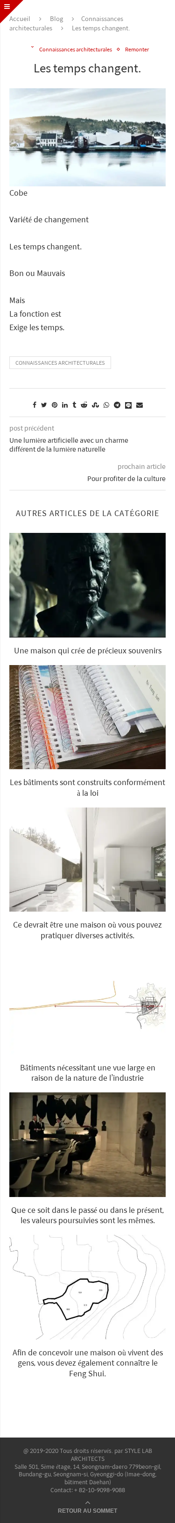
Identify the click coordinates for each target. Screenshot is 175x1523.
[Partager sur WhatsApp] (106, 404)
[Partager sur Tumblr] (74, 404)
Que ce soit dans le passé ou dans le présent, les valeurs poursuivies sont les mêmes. (87, 1215)
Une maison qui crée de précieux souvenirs (87, 650)
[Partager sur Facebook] (34, 404)
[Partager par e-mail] (139, 404)
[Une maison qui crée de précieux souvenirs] (87, 585)
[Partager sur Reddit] (84, 404)
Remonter (137, 49)
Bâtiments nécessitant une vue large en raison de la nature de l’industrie (87, 1073)
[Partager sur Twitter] (44, 404)
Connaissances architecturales (75, 49)
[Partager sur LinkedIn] (65, 404)
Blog (56, 18)
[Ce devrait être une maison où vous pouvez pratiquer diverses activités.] (87, 860)
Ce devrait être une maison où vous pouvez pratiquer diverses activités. (87, 930)
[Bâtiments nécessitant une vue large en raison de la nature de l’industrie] (87, 1002)
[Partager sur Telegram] (117, 404)
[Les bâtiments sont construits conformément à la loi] (87, 717)
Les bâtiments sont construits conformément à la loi (87, 787)
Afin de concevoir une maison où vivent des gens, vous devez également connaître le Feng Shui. (88, 1362)
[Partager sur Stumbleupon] (95, 404)
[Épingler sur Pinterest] (54, 404)
